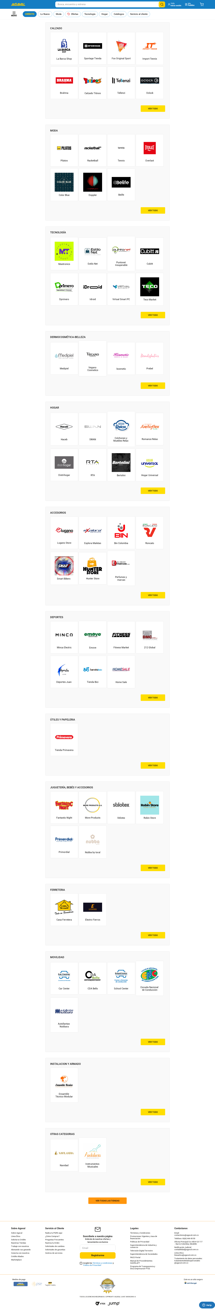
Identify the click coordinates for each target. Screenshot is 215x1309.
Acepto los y (98, 1264)
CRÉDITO (29, 14)
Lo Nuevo (45, 14)
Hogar (105, 14)
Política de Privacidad (92, 1265)
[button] (175, 4)
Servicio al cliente (139, 14)
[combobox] (110, 4)
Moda (58, 14)
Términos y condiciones (102, 1263)
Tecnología (89, 14)
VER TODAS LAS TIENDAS (107, 1201)
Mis (191, 4)
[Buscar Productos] (161, 4)
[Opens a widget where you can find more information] (207, 1305)
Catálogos (119, 14)
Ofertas (74, 14)
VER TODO (153, 108)
